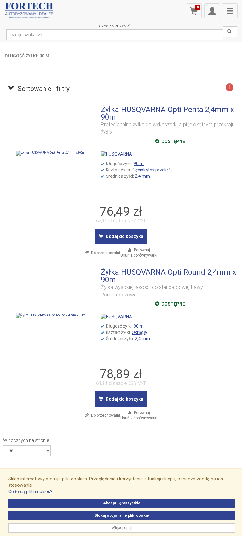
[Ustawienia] (212, 10)
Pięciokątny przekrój (152, 169)
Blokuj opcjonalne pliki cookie (122, 515)
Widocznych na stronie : (27, 440)
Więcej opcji (122, 528)
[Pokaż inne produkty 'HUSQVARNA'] (116, 154)
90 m (139, 163)
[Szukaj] (230, 31)
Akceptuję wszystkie (122, 503)
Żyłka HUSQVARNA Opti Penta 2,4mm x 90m (167, 113)
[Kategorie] (230, 10)
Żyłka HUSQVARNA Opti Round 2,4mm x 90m (168, 276)
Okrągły (139, 332)
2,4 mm (142, 176)
